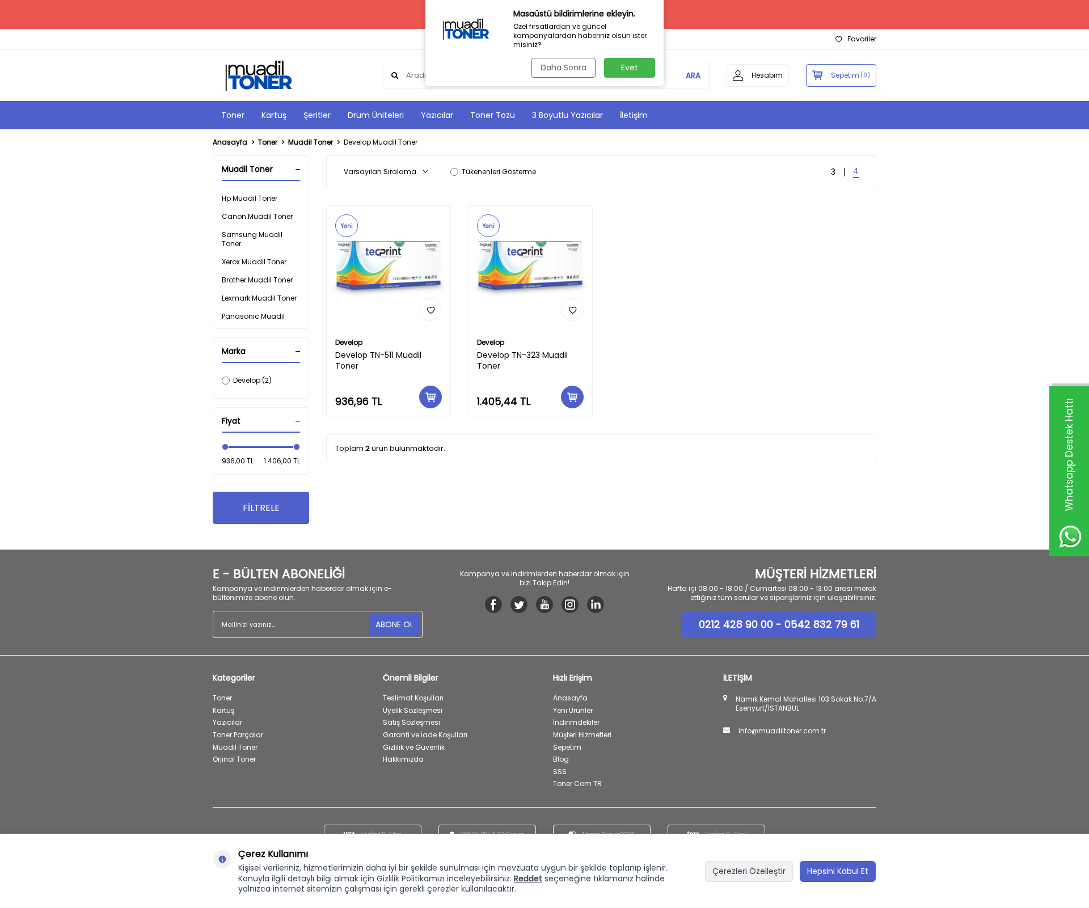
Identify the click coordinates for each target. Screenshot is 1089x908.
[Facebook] (493, 604)
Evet (629, 67)
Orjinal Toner (234, 759)
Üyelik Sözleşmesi (412, 710)
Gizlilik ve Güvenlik (414, 747)
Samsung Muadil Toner (252, 239)
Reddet (528, 878)
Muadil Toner (310, 142)
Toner (232, 115)
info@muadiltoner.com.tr (782, 731)
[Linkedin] (595, 604)
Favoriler (861, 39)
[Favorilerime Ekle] (430, 309)
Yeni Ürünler (573, 710)
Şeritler (317, 115)
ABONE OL (394, 624)
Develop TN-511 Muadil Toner (378, 360)
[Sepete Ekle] (430, 397)
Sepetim (567, 747)
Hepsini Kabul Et (837, 871)
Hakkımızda (403, 759)
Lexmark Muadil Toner (259, 298)
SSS (560, 771)
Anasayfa (230, 142)
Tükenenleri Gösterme (499, 171)
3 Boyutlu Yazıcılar (567, 115)
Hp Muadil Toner (249, 198)
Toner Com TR (577, 783)
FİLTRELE (261, 507)
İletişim (634, 115)
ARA (693, 75)
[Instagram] (570, 604)
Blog (561, 759)
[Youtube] (544, 604)
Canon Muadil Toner (257, 216)
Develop (348, 342)
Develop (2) (252, 380)
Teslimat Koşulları (413, 698)
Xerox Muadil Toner (254, 262)
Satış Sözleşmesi (411, 722)
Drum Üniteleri (376, 115)
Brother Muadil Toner (257, 280)
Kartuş (273, 115)
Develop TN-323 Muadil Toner (522, 360)
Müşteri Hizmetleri (582, 735)
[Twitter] (518, 604)
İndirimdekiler (576, 722)
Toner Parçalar (238, 735)
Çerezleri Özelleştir (749, 871)
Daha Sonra (563, 67)
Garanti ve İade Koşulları (425, 735)
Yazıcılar (437, 115)
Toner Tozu (492, 115)
